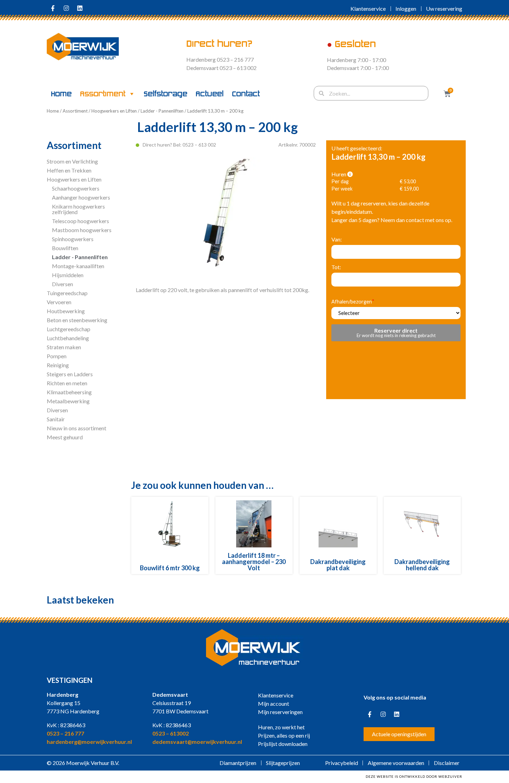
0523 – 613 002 (199, 145)
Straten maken (64, 347)
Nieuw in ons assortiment (76, 428)
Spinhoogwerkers (72, 239)
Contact (246, 94)
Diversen (62, 284)
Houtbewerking (66, 311)
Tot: (336, 267)
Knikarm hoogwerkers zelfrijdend (78, 209)
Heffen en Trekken (69, 170)
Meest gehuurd (65, 437)
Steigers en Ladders (70, 374)
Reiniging (58, 365)
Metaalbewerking (68, 401)
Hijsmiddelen (67, 275)
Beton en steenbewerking (77, 320)
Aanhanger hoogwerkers (81, 197)
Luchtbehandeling (68, 338)
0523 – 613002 (170, 733)
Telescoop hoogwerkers (80, 221)
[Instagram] (66, 8)
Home (61, 94)
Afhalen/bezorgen (351, 302)
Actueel (210, 94)
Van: (336, 239)
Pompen (56, 356)
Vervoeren (59, 302)
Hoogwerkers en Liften (114, 111)
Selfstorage (165, 94)
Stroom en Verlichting (72, 161)
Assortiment (102, 94)
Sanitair (56, 419)
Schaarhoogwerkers (75, 188)
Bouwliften (65, 248)
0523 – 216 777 (65, 733)
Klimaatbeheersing (69, 392)
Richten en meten (67, 383)
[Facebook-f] (53, 8)
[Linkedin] (80, 8)
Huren (339, 174)
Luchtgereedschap (68, 329)
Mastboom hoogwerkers (81, 230)
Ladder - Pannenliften (162, 111)
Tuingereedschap (67, 293)
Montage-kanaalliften (78, 266)
